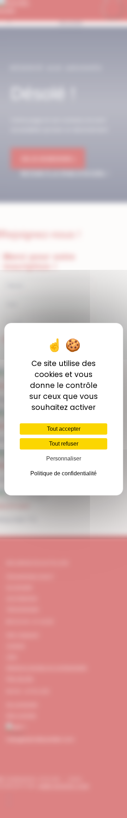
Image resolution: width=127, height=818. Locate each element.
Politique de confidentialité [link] (63, 473)
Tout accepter (63, 429)
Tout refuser (63, 444)
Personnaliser (63, 459)
